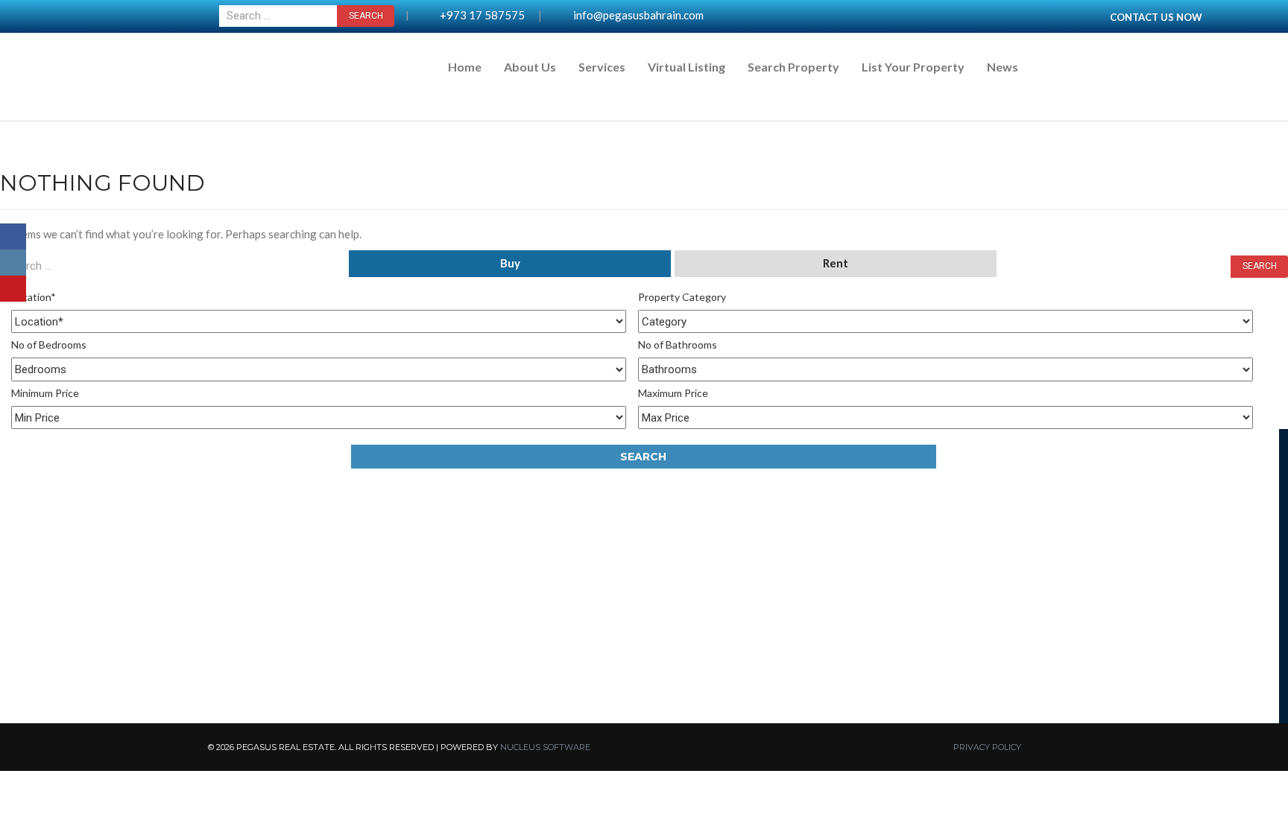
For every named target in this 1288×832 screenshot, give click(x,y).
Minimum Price (45, 393)
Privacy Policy (987, 747)
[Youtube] (13, 289)
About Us (530, 67)
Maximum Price (673, 393)
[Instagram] (13, 263)
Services (601, 67)
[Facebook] (13, 236)
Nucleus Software (545, 747)
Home (465, 67)
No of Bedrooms (48, 344)
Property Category (682, 296)
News (1002, 67)
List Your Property (913, 67)
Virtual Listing (686, 67)
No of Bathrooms (677, 344)
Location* (33, 296)
